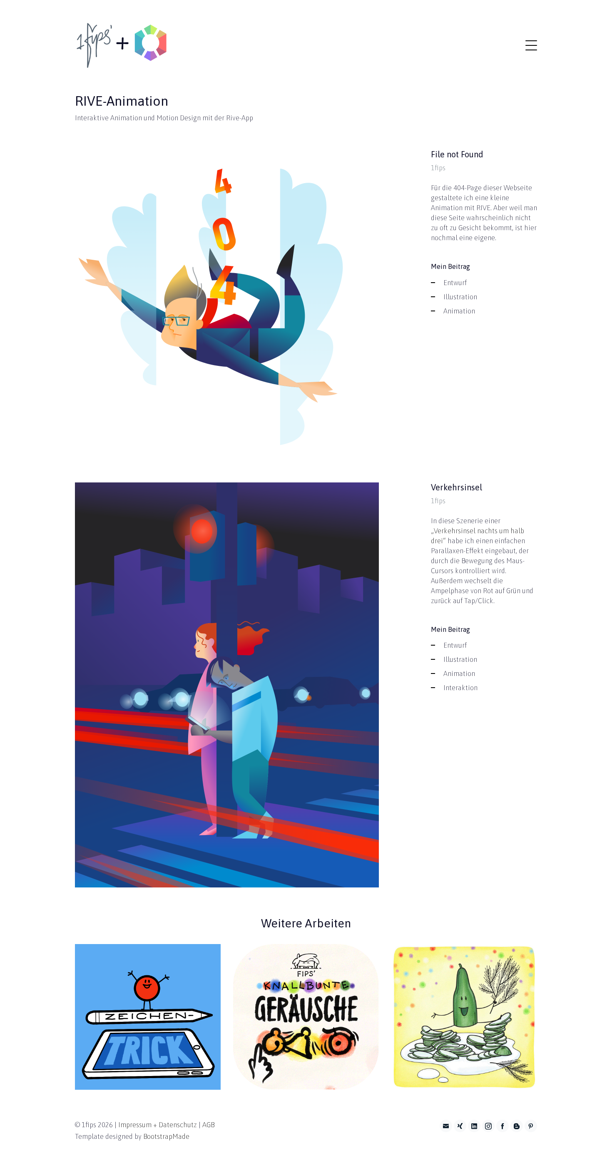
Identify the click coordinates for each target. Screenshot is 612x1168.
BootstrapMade (166, 1136)
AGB (208, 1124)
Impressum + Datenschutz (157, 1124)
